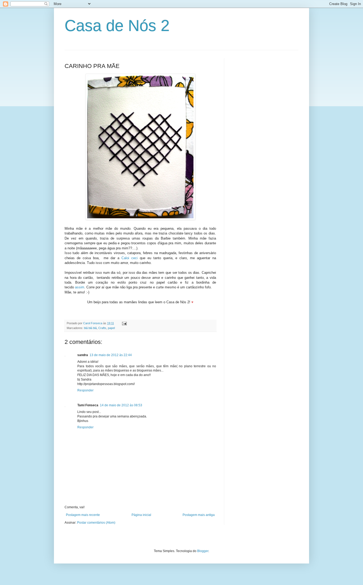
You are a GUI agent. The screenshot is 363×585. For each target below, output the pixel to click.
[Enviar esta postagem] (124, 323)
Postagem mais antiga (199, 515)
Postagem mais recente (83, 515)
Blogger (202, 551)
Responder (85, 390)
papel (111, 328)
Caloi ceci (129, 258)
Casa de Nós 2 (117, 26)
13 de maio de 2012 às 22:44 (111, 355)
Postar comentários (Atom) (96, 522)
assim (79, 287)
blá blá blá (90, 328)
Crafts (102, 328)
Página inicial (141, 515)
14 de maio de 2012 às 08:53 (121, 405)
